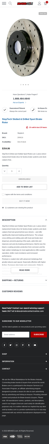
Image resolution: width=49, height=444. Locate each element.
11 (6, 208)
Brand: (4, 133)
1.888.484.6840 (21, 98)
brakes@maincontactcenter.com (29, 311)
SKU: (4, 137)
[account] (39, 3)
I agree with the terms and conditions (18, 194)
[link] (4, 345)
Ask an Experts (18, 102)
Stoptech (20, 133)
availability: (6, 142)
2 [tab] (23, 84)
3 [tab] (25, 84)
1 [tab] (20, 84)
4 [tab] (28, 84)
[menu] (4, 3)
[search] (10, 3)
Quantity (5, 166)
